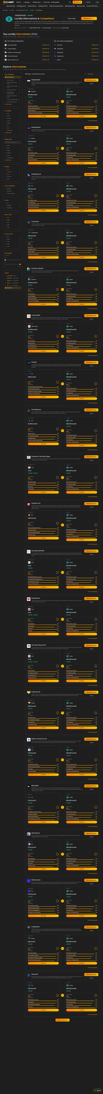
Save (92, 83)
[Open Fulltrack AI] (29, 693)
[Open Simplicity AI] (29, 175)
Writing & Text (10, 6)
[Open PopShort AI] (29, 504)
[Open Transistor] (29, 222)
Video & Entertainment (56, 6)
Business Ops (81, 6)
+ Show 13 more (8, 104)
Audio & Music (32, 6)
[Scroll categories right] (99, 6)
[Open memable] (29, 786)
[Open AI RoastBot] (29, 316)
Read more (17, 25)
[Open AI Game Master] (29, 269)
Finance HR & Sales (92, 6)
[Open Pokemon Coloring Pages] (29, 457)
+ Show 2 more (8, 160)
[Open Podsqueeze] (29, 128)
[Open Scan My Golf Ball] (29, 552)
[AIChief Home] (8, 2)
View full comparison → (93, 120)
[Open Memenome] (29, 881)
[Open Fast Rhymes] (29, 410)
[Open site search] (69, 2)
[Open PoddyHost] (29, 928)
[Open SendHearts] (29, 599)
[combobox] (93, 74)
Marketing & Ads (70, 6)
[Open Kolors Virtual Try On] (29, 740)
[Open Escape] (29, 363)
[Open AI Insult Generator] (29, 646)
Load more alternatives (62, 1020)
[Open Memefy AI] (29, 834)
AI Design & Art (21, 6)
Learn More (43, 116)
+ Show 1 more (8, 132)
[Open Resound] (29, 975)
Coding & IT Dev (43, 6)
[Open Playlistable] (29, 81)
